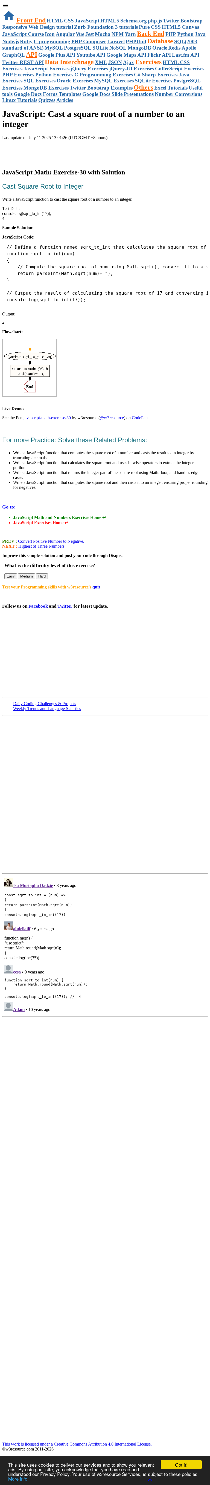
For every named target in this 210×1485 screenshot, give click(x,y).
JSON (115, 62)
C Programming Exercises (103, 74)
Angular (65, 34)
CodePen (140, 417)
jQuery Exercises (89, 68)
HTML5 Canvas (180, 27)
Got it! (181, 1464)
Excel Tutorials (171, 88)
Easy (11, 576)
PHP (170, 34)
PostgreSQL (77, 48)
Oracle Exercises (75, 81)
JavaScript (87, 21)
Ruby (26, 41)
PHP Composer (88, 41)
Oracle (159, 48)
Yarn (130, 34)
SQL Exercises (40, 81)
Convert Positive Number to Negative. (50, 541)
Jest (89, 34)
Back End (150, 33)
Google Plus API (56, 55)
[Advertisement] (66, 151)
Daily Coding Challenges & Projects (44, 703)
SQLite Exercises (153, 81)
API (31, 54)
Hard (42, 576)
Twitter (64, 606)
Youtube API (90, 55)
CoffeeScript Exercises (179, 68)
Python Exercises (54, 74)
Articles (64, 100)
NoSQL (118, 48)
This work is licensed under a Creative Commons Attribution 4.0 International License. (77, 1444)
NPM (118, 34)
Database (160, 41)
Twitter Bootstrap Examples (101, 88)
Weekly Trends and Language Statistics (47, 708)
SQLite (100, 48)
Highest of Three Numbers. (41, 546)
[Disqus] (105, 944)
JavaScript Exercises (46, 68)
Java (200, 34)
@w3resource (112, 417)
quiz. (96, 587)
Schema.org (133, 21)
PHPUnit (136, 41)
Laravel (116, 41)
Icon (50, 34)
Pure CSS (150, 27)
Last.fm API (185, 55)
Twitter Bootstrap (183, 21)
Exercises (148, 61)
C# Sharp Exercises (155, 74)
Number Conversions (178, 94)
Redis (174, 48)
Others (143, 87)
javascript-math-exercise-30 (47, 417)
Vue (80, 34)
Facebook (38, 606)
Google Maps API (126, 55)
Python (185, 34)
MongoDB (139, 48)
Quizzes (46, 100)
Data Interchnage (69, 61)
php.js (155, 21)
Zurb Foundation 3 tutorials (106, 27)
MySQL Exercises (114, 81)
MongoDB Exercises (46, 88)
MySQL (54, 48)
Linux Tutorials (19, 100)
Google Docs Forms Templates (47, 94)
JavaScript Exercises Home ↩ (40, 522)
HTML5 (109, 21)
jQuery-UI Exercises (131, 68)
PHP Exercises (18, 74)
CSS (69, 21)
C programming (52, 41)
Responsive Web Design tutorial (37, 27)
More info (17, 1478)
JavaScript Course (23, 34)
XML (101, 62)
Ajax (128, 62)
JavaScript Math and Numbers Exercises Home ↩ (59, 517)
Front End (31, 20)
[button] (105, 6)
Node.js (10, 41)
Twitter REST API (23, 62)
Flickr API (159, 55)
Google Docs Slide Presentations (118, 94)
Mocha (102, 34)
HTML (55, 21)
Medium (26, 576)
